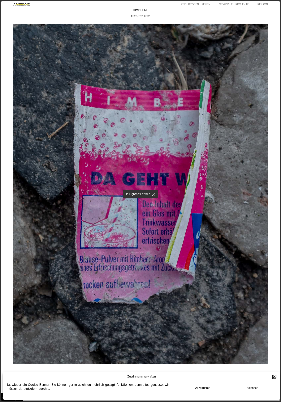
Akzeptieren (202, 388)
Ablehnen (252, 388)
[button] (274, 377)
